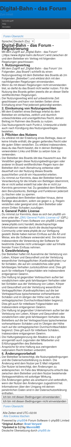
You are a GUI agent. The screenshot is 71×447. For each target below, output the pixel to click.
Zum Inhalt (6, 14)
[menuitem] (4, 23)
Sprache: (7, 41)
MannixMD (33, 427)
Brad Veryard (33, 424)
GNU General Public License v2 (39, 217)
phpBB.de (44, 430)
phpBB (21, 420)
